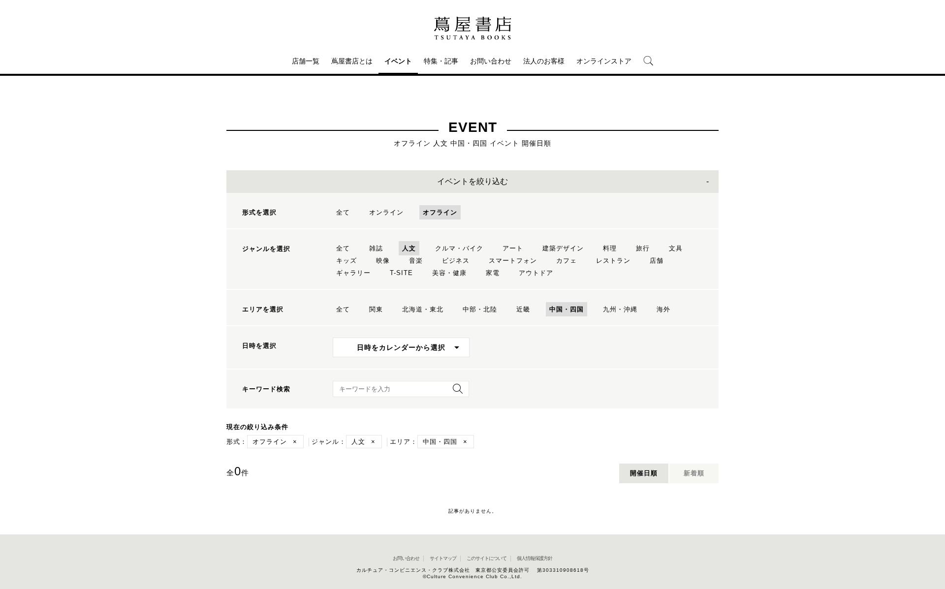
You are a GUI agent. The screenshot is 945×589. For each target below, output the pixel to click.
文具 (676, 248)
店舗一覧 (305, 61)
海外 (663, 309)
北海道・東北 (422, 309)
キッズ (346, 260)
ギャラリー (353, 273)
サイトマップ (443, 558)
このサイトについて (486, 558)
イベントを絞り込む (472, 181)
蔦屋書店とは (352, 61)
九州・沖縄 (620, 309)
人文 (409, 248)
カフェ (566, 260)
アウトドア (536, 273)
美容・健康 (449, 273)
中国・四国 (566, 309)
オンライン (386, 212)
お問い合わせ (490, 61)
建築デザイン (563, 248)
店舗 (656, 260)
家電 (493, 273)
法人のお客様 (544, 61)
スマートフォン (513, 260)
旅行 (643, 248)
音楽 (416, 260)
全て (343, 212)
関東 (376, 309)
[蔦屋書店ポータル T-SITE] (472, 28)
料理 (610, 248)
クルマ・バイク (459, 248)
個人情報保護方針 (534, 558)
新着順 (694, 473)
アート (513, 248)
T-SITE (401, 273)
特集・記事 (441, 61)
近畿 (523, 309)
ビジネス (456, 260)
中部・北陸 (480, 309)
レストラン (613, 260)
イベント (398, 61)
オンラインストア (603, 61)
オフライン (440, 212)
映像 (383, 260)
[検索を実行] (455, 392)
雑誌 (376, 248)
